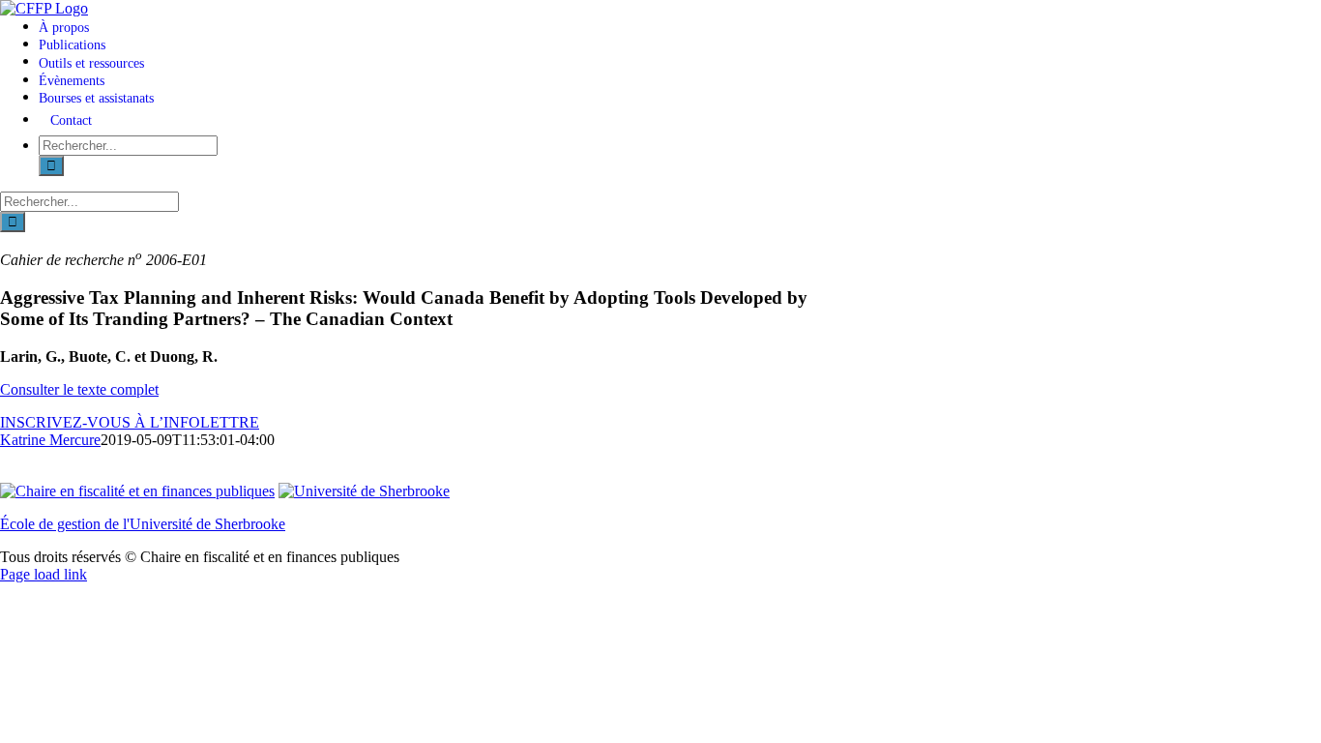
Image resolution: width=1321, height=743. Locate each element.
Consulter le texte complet (79, 389)
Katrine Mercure (50, 439)
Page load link (43, 574)
